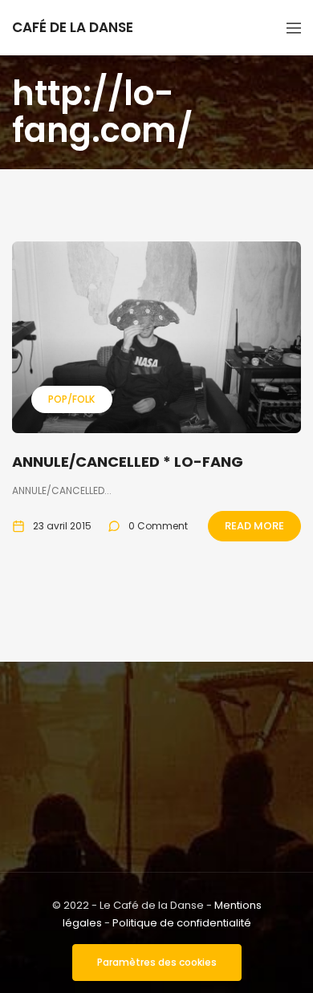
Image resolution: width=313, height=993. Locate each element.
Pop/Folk (71, 399)
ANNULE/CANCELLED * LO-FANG (127, 462)
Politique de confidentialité (181, 922)
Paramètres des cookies (157, 962)
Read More (254, 525)
